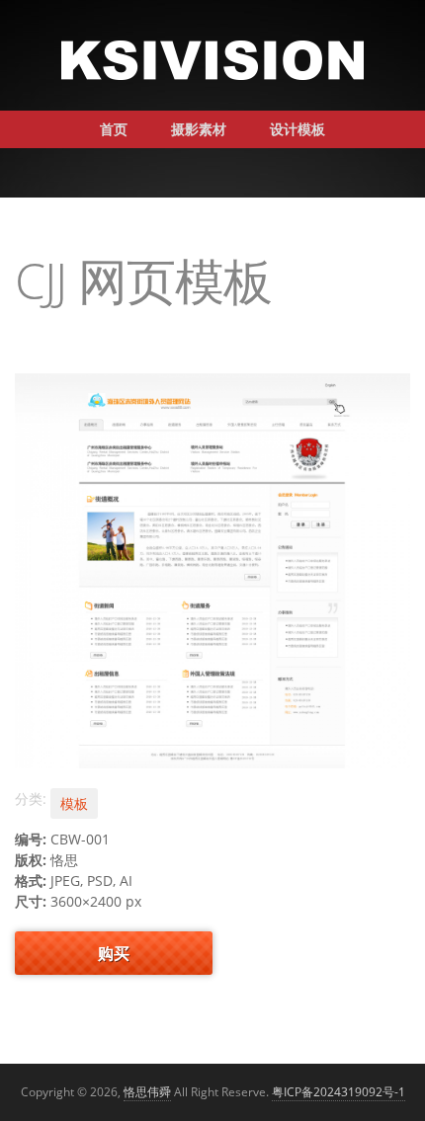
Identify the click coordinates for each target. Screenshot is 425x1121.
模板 (74, 803)
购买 (113, 953)
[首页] (212, 58)
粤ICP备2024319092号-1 (338, 1091)
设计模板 (297, 129)
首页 (114, 129)
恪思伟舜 (147, 1091)
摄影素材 (198, 129)
